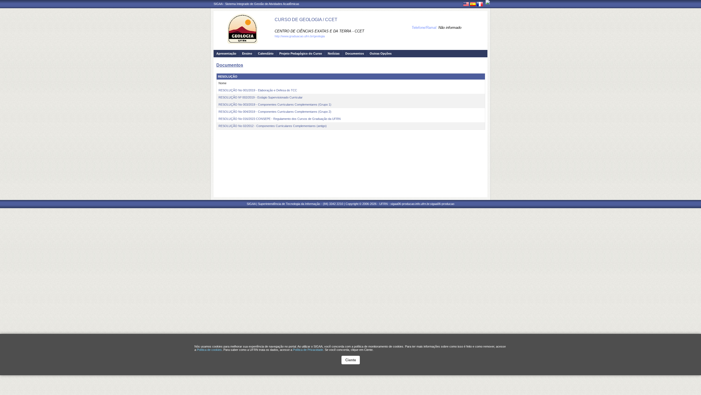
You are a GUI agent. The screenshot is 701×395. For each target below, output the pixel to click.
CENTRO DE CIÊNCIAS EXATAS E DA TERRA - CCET (319, 31)
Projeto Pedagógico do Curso (300, 53)
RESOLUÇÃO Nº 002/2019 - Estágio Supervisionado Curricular (261, 97)
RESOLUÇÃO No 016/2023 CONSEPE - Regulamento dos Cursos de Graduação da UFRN (280, 118)
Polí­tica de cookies (209, 349)
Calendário (266, 53)
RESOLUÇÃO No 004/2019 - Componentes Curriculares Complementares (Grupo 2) (275, 111)
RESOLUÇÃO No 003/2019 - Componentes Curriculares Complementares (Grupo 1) (275, 104)
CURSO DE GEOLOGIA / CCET (306, 19)
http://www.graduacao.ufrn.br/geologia (300, 36)
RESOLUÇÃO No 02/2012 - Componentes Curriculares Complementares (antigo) (273, 126)
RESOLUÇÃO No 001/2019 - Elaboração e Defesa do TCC (258, 90)
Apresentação (226, 53)
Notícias (334, 53)
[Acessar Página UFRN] (487, 2)
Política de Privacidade (308, 349)
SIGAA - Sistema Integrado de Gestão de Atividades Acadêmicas (256, 3)
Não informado (449, 28)
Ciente (350, 360)
